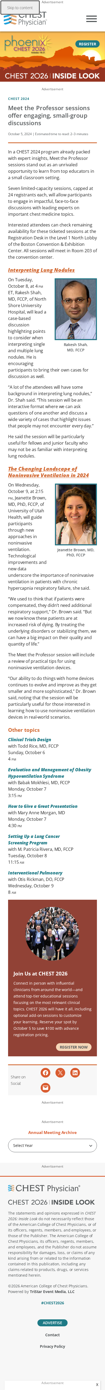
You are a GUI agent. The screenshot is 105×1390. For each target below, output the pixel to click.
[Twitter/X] (43, 1310)
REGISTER (87, 43)
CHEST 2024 (18, 98)
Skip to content (20, 7)
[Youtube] (62, 1310)
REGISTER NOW (74, 1047)
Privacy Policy (52, 1346)
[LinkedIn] (52, 1310)
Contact (52, 1334)
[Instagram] (71, 1310)
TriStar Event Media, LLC (52, 1291)
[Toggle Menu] (91, 19)
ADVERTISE (52, 1322)
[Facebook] (34, 1310)
